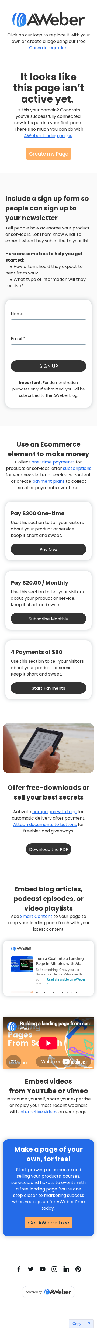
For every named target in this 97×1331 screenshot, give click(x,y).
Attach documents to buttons (45, 824)
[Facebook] (19, 1269)
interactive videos (38, 1112)
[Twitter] (30, 1269)
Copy (76, 1323)
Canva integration (48, 48)
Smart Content (36, 916)
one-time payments (53, 462)
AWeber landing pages (48, 136)
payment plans (48, 481)
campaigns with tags (54, 812)
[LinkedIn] (66, 1269)
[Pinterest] (78, 1269)
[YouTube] (42, 1269)
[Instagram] (54, 1269)
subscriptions (77, 468)
